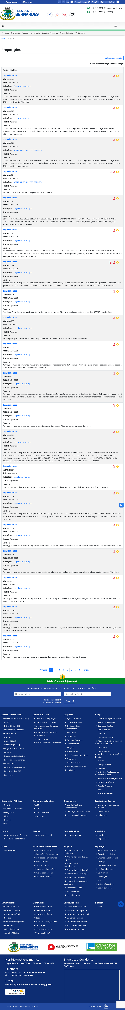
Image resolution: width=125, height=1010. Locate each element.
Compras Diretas (105, 726)
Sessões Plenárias (50, 33)
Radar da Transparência (14, 760)
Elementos (71, 732)
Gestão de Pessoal (43, 835)
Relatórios (102, 815)
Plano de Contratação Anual (109, 778)
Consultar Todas (104, 888)
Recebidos (102, 835)
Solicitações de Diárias (76, 766)
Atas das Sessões (43, 850)
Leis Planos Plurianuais (76, 815)
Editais (100, 760)
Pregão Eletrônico (105, 782)
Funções (70, 747)
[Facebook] (50, 14)
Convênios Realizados (13, 808)
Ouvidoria (15, 33)
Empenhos (71, 736)
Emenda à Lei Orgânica (107, 858)
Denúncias (8, 722)
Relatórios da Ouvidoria (14, 767)
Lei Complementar (105, 869)
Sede (99, 906)
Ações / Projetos (73, 718)
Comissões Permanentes (46, 854)
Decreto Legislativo (106, 854)
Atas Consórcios (42, 812)
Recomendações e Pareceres (48, 742)
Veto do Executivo (105, 884)
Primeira (43, 670)
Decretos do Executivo (76, 906)
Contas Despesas (74, 722)
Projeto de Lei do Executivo (78, 870)
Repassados (103, 838)
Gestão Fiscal (103, 811)
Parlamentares (42, 865)
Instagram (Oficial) (12, 914)
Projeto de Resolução (75, 877)
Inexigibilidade (104, 764)
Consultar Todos (73, 895)
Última (86, 670)
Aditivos (38, 805)
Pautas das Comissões (45, 869)
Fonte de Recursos (74, 740)
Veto (99, 880)
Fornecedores (72, 743)
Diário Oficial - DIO (12, 726)
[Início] (3, 26)
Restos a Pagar (73, 762)
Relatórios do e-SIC (12, 771)
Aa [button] (68, 2)
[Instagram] (57, 14)
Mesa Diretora (41, 861)
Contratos (39, 816)
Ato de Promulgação (106, 850)
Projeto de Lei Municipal (77, 873)
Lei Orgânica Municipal (76, 921)
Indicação (101, 861)
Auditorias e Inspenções (46, 718)
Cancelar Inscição (51, 702)
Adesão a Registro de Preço (109, 718)
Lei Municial (102, 873)
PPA (6, 823)
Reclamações (10, 763)
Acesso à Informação (31, 33)
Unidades (70, 770)
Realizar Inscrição (51, 699)
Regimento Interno (75, 929)
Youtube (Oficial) (11, 933)
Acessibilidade (81, 2)
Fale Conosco (10, 733)
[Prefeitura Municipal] (23, 947)
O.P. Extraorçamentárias (77, 755)
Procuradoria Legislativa (14, 756)
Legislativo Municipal (23, 208)
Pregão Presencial (105, 786)
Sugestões (8, 775)
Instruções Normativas (45, 722)
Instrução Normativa (106, 865)
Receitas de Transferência (15, 835)
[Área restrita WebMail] (117, 1)
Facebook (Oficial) (12, 910)
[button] (71, 1)
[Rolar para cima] (121, 904)
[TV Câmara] (72, 14)
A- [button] (64, 2)
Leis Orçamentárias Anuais (78, 811)
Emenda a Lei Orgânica (76, 910)
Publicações (9, 925)
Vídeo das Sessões (12, 929)
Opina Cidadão (66, 33)
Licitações (101, 768)
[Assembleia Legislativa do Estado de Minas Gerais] (62, 947)
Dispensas (102, 747)
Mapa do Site (108, 2)
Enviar (69, 701)
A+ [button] (59, 2)
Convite (101, 733)
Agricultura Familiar (106, 722)
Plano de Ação (41, 739)
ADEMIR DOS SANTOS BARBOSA (28, 150)
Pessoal (7, 820)
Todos (100, 789)
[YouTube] (64, 14)
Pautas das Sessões (44, 873)
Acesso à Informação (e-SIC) (16, 718)
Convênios (9, 805)
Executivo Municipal (22, 86)
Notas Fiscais (72, 751)
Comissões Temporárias (46, 858)
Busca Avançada (114, 58)
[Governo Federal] (101, 947)
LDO (6, 816)
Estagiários (9, 812)
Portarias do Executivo (76, 925)
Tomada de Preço (105, 793)
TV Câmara (80, 33)
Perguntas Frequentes (14, 748)
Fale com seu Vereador (14, 729)
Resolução (102, 876)
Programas (71, 759)
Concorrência (103, 729)
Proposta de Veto (74, 887)
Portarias (8, 752)
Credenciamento (105, 737)
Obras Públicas (10, 850)
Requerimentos (10, 75)
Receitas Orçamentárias (14, 838)
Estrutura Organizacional (77, 914)
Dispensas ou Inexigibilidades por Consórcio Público (108, 754)
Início (3, 38)
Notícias (5, 33)
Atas (37, 808)
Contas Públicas (73, 835)
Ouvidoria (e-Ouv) (12, 744)
